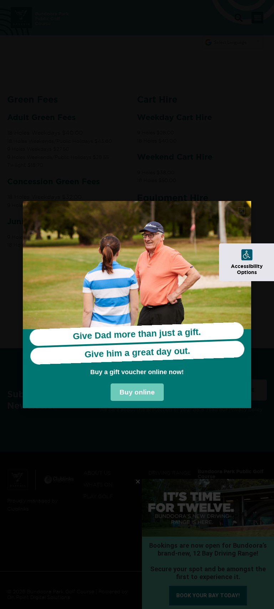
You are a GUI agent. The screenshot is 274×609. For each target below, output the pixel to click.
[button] (241, 210)
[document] (137, 304)
